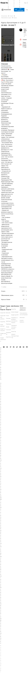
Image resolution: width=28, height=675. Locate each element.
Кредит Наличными (3, 339)
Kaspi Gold (2, 312)
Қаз (25, 3)
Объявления (7, 9)
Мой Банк (8, 321)
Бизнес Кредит (14, 312)
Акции (7, 326)
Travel (7, 315)
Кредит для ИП (15, 314)
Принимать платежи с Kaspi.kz (14, 327)
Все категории (20, 9)
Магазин (8, 312)
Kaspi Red (2, 321)
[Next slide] (11, 40)
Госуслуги (8, 329)
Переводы (8, 324)
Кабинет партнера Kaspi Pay (15, 336)
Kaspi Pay (13, 309)
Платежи (8, 318)
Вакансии (22, 317)
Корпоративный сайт (0, 658)
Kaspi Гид (8, 337)
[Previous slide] (4, 40)
